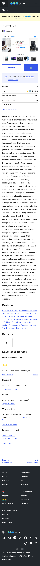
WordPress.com (9, 511)
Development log (8, 435)
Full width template (21, 319)
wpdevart (9, 31)
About (4, 473)
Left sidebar (6, 322)
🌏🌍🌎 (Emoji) (13, 532)
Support (5, 495)
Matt (5, 514)
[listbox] (20, 342)
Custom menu (29, 313)
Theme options (14, 325)
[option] (7, 342)
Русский (24, 417)
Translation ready (8, 328)
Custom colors (7, 313)
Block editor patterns (10, 310)
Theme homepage (9, 109)
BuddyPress (8, 522)
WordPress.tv (8, 503)
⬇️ (31, 68)
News (4, 476)
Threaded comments (28, 325)
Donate (25, 499)
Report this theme (8, 404)
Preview (11, 68)
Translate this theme (9, 425)
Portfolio (25, 322)
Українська (6, 420)
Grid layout (33, 319)
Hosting (5, 480)
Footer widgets (7, 319)
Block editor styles (26, 310)
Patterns (24, 484)
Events (24, 495)
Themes (5, 10)
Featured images (26, 316)
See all (35, 374)
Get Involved (26, 492)
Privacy (5, 484)
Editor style (15, 316)
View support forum (9, 389)
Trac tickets (6, 443)
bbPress (6, 518)
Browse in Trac (7, 441)
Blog (35, 310)
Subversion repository (10, 438)
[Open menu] (36, 3)
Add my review (7, 374)
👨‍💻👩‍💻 (4, 499)
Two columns (21, 328)
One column (16, 322)
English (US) (15, 417)
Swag (24, 503)
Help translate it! (20, 18)
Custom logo (18, 313)
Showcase (25, 473)
